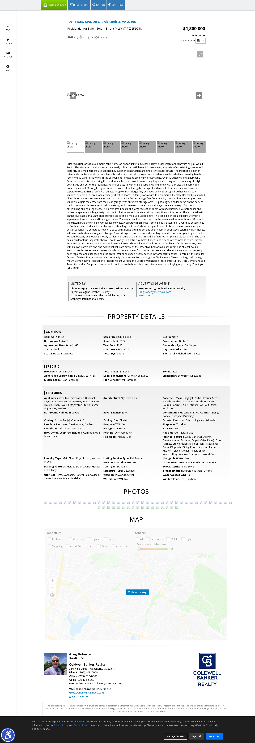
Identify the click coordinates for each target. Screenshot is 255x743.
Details (8, 43)
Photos (8, 56)
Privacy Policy (61, 725)
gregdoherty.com (79, 696)
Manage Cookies (175, 736)
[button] (8, 735)
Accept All (214, 736)
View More (144, 295)
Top (8, 30)
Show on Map (138, 592)
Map (8, 70)
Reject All (196, 736)
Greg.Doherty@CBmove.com (154, 292)
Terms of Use (81, 725)
